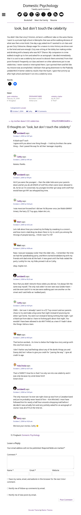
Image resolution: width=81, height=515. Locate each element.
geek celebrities (12, 96)
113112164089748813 (35, 96)
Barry (19, 418)
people (23, 108)
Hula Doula (21, 366)
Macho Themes (47, 510)
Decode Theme (33, 510)
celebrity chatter (56, 96)
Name (10, 470)
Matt (19, 222)
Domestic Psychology (40, 5)
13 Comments (42, 111)
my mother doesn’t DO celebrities (25, 121)
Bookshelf (28, 20)
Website (55, 470)
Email (33, 470)
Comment (12, 454)
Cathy (30, 111)
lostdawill (21, 133)
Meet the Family (41, 20)
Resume (53, 20)
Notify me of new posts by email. (22, 495)
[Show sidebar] (3, 14)
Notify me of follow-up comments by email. (27, 488)
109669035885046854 (61, 121)
